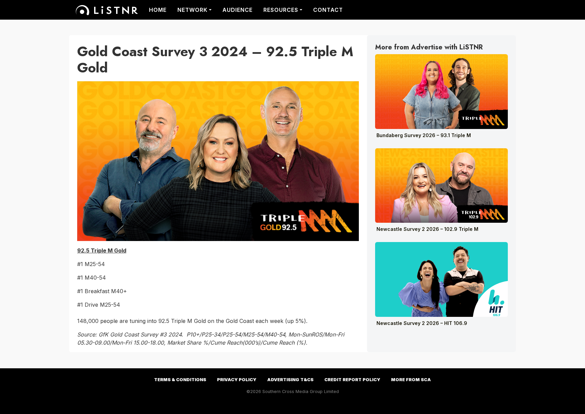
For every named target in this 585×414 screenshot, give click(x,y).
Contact (328, 9)
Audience (237, 9)
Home (158, 9)
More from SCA (411, 379)
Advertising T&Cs (290, 379)
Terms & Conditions (180, 379)
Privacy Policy (236, 379)
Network (192, 9)
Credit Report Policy (352, 379)
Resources (280, 9)
